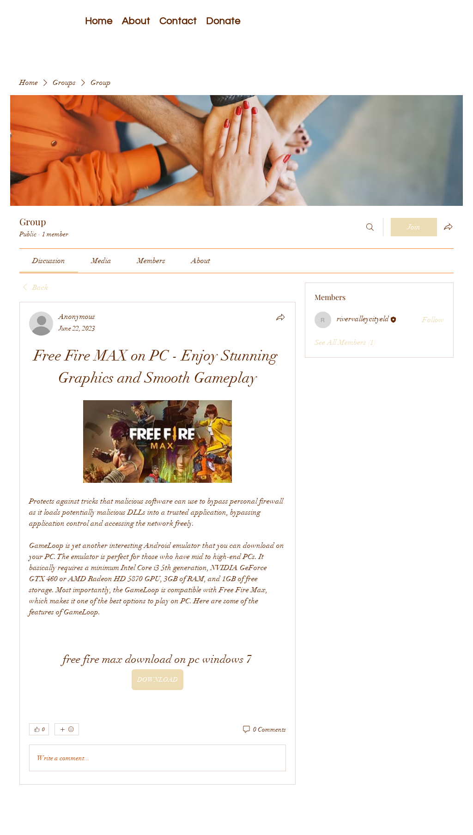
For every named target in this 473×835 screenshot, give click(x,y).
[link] (48, 260)
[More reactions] (67, 729)
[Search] (370, 227)
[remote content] (157, 442)
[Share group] (448, 226)
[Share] (280, 317)
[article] (157, 543)
